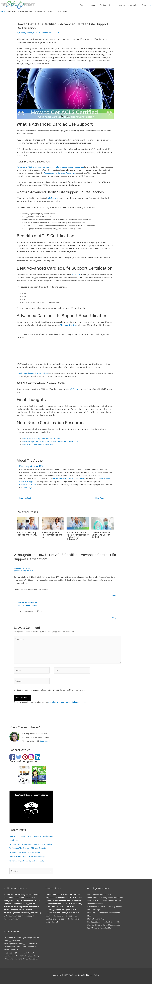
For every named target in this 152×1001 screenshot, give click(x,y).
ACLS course (53, 198)
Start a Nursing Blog (95, 919)
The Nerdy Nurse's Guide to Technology (68, 478)
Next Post (100, 498)
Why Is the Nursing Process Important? (27, 533)
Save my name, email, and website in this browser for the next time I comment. (50, 690)
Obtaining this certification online (32, 373)
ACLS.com (76, 274)
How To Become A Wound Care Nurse (37, 444)
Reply (114, 596)
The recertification (68, 325)
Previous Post (24, 498)
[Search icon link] (149, 5)
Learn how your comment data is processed (66, 702)
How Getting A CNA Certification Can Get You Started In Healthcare (50, 441)
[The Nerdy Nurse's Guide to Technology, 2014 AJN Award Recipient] (38, 775)
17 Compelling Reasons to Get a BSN (24, 852)
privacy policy (31, 916)
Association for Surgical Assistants (60, 173)
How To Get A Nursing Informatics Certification (42, 438)
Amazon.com (11, 916)
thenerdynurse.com (27, 484)
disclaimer (72, 919)
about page (27, 487)
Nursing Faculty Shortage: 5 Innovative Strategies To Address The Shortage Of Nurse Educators (20, 947)
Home (2, 11)
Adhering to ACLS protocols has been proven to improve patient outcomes (50, 167)
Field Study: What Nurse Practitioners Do (52, 534)
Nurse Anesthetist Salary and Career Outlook (100, 534)
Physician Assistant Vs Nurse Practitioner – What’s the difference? (78, 536)
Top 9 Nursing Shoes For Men (99, 928)
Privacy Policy (93, 975)
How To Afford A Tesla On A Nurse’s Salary (27, 856)
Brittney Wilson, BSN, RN (27, 602)
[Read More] (45, 741)
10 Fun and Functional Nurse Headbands (26, 861)
